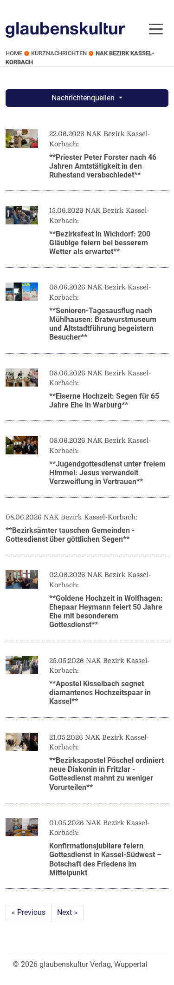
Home (14, 53)
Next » (67, 912)
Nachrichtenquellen (84, 97)
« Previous (28, 912)
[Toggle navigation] (156, 28)
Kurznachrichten (59, 53)
